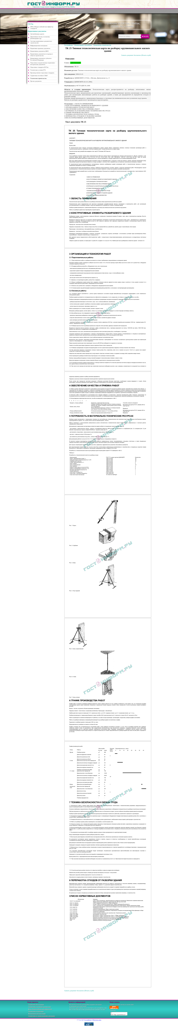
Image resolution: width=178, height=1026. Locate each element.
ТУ (60, 11)
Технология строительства (102, 45)
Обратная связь (78, 11)
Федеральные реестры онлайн (37, 1013)
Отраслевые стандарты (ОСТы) (39, 67)
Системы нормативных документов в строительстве (41, 42)
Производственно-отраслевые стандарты (42, 73)
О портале (32, 11)
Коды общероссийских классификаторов (40, 1009)
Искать (145, 36)
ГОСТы (41, 11)
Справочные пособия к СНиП (38, 75)
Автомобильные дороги (37, 34)
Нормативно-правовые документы (40, 48)
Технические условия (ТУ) (38, 70)
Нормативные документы (83, 45)
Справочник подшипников (36, 1011)
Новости (67, 11)
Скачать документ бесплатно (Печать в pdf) (136, 55)
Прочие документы (36, 81)
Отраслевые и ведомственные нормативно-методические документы (42, 63)
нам (77, 1008)
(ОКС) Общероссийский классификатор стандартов (41, 27)
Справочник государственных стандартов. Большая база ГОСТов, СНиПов (54, 7)
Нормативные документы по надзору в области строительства (41, 54)
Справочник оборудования (36, 1004)
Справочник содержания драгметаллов (39, 1007)
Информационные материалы (38, 45)
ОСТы (54, 11)
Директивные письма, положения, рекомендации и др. (40, 37)
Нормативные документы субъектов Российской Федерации (40, 59)
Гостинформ (68, 45)
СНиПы (48, 11)
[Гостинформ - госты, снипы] (53, 5)
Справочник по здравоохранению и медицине (41, 1016)
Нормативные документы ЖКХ (39, 51)
